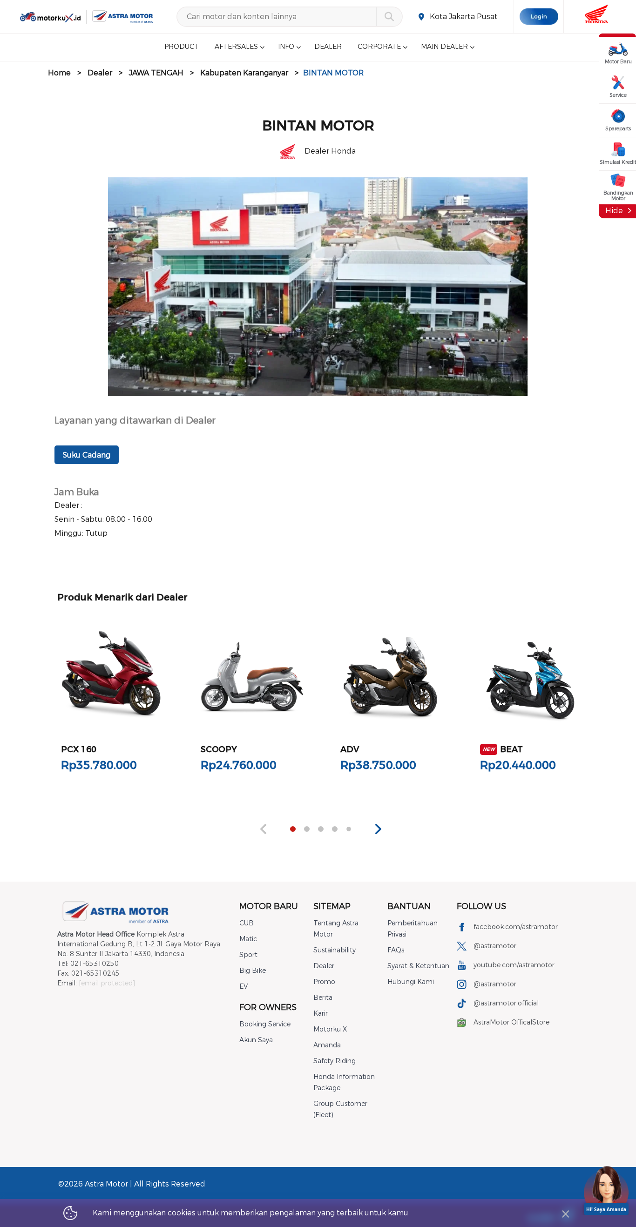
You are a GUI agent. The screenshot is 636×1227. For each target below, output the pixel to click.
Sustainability (334, 950)
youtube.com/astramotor (514, 965)
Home (59, 73)
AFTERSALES (236, 47)
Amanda (327, 1045)
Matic (248, 939)
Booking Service (265, 1024)
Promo (324, 982)
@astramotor (495, 946)
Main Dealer (444, 47)
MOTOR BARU (268, 906)
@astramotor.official (506, 1003)
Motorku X (330, 1029)
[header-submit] (389, 16)
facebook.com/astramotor (516, 927)
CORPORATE (379, 47)
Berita (322, 997)
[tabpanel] (111, 701)
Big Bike (252, 970)
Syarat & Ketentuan (418, 966)
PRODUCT (181, 47)
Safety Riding (334, 1061)
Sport (248, 955)
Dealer (100, 73)
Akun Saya (256, 1040)
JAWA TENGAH (156, 73)
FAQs (395, 950)
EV (243, 986)
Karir (320, 1013)
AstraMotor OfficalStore (511, 1022)
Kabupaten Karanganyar (244, 73)
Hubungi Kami (410, 982)
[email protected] (107, 983)
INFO (286, 47)
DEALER (328, 47)
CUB (246, 923)
